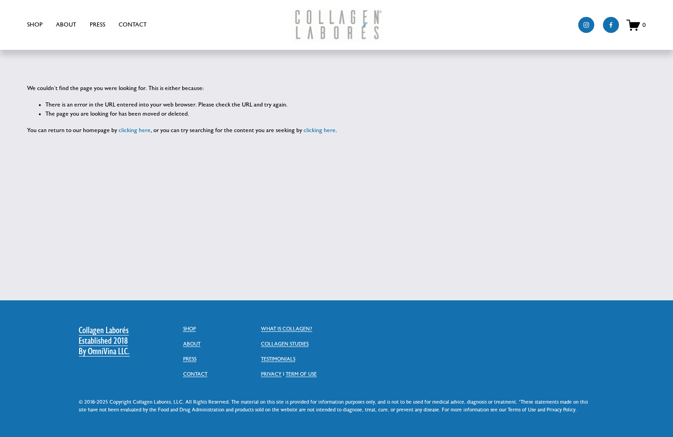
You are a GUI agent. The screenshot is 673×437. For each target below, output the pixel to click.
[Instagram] (586, 25)
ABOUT (66, 24)
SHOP (35, 24)
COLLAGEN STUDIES (285, 344)
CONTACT (133, 24)
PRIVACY (271, 374)
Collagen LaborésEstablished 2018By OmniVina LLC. (104, 341)
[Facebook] (611, 25)
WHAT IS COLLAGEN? (286, 329)
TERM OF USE (301, 374)
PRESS (97, 24)
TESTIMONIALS (278, 359)
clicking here (135, 130)
